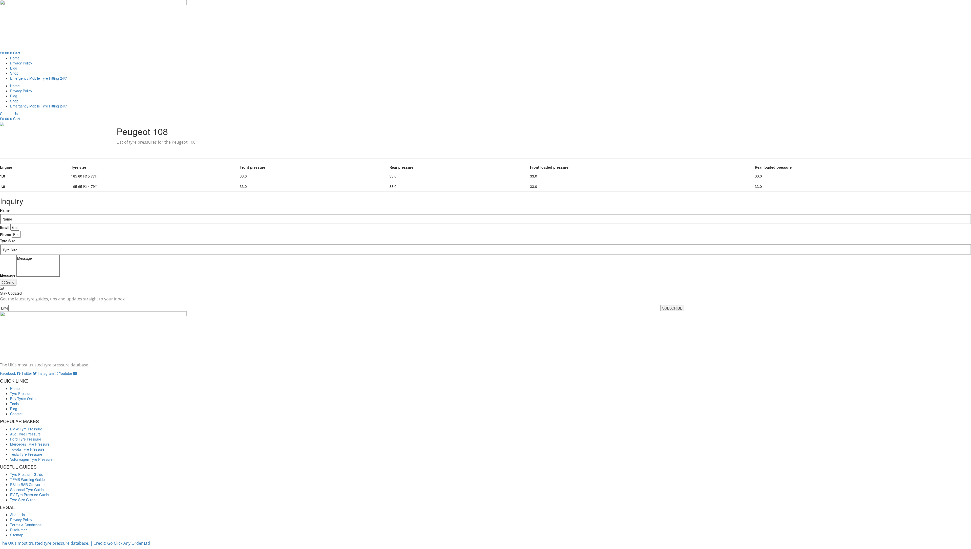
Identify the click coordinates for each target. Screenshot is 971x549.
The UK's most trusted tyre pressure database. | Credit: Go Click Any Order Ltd (75, 543)
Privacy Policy (21, 62)
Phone (5, 234)
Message (7, 275)
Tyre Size (7, 240)
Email (4, 227)
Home (15, 57)
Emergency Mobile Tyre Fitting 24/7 (38, 78)
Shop (14, 73)
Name (5, 210)
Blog (13, 68)
